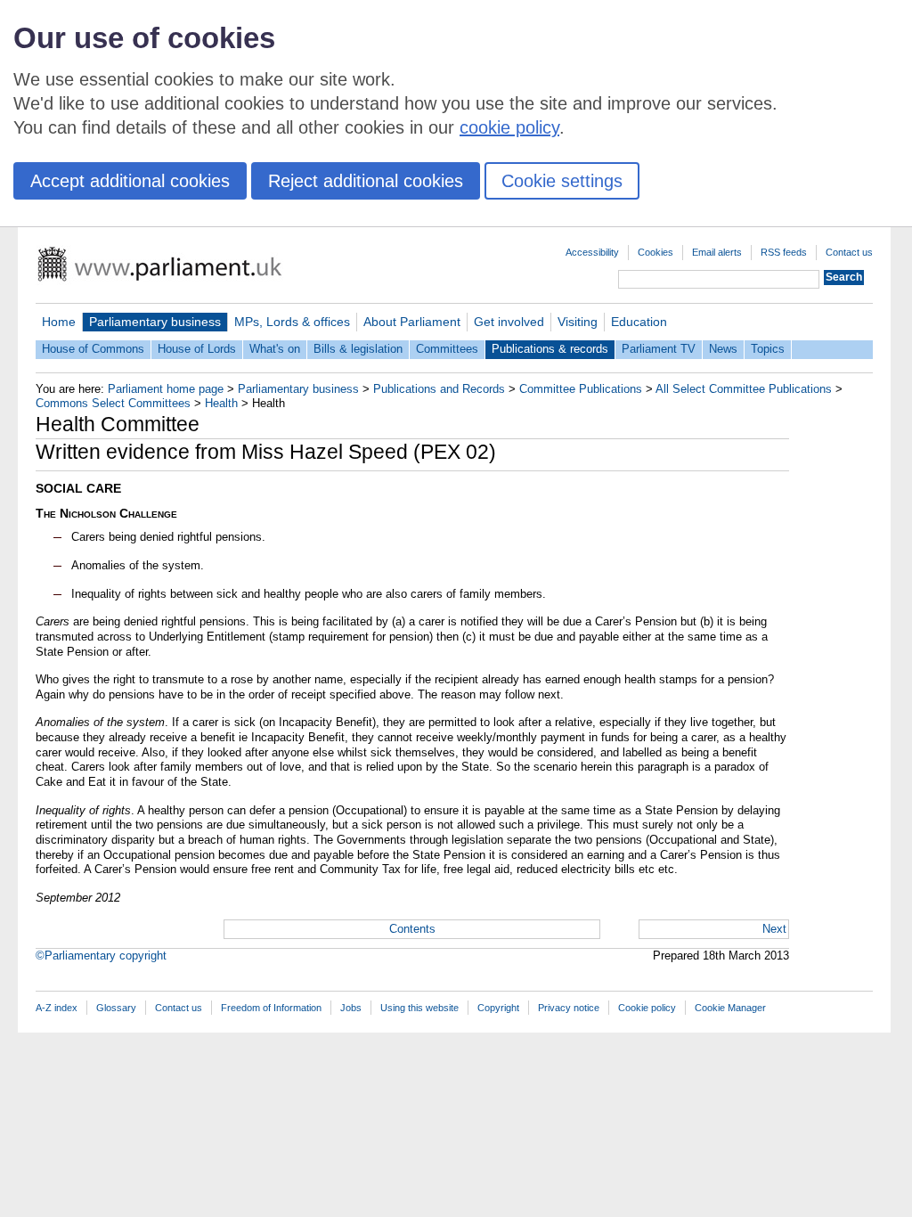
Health (221, 403)
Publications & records (550, 348)
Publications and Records (439, 389)
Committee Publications (580, 389)
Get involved (509, 321)
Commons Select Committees (113, 403)
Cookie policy (647, 1007)
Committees (447, 348)
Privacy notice (568, 1007)
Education (639, 321)
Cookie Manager (730, 1007)
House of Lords (197, 348)
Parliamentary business (155, 321)
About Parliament (411, 321)
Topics (768, 348)
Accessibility (592, 252)
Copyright (498, 1007)
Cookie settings (562, 181)
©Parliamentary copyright (101, 955)
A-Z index (56, 1007)
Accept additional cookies (130, 181)
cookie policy (509, 127)
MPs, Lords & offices (292, 321)
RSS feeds (784, 252)
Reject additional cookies (365, 181)
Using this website (419, 1007)
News (723, 348)
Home (59, 321)
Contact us (849, 252)
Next (774, 928)
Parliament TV (659, 348)
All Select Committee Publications (744, 389)
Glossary (116, 1007)
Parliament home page (166, 389)
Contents (412, 928)
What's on (274, 348)
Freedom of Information (271, 1007)
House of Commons (93, 348)
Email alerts (717, 252)
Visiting (578, 321)
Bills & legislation (358, 348)
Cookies (655, 252)
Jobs (351, 1007)
